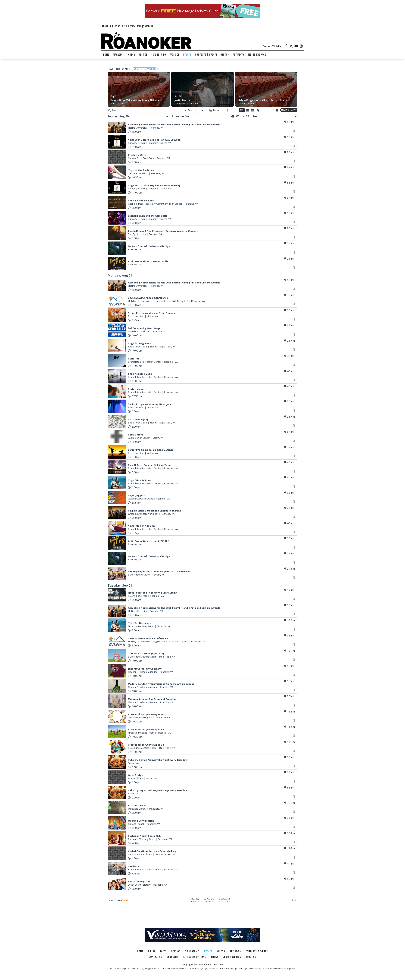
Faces (163, 951)
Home (106, 54)
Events (187, 54)
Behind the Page (257, 54)
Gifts (124, 26)
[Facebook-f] (286, 46)
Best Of (143, 54)
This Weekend (209, 899)
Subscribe (115, 26)
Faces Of (174, 54)
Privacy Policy (209, 901)
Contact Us (155, 956)
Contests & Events (206, 54)
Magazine (118, 54)
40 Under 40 (158, 54)
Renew (131, 26)
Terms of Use (224, 901)
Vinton (225, 54)
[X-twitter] (291, 46)
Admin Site (195, 901)
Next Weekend (224, 899)
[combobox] (193, 110)
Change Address (145, 26)
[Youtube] (296, 46)
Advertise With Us (146, 69)
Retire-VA (238, 54)
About (105, 26)
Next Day (195, 899)
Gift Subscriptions (194, 956)
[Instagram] (301, 46)
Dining (131, 54)
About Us (251, 956)
